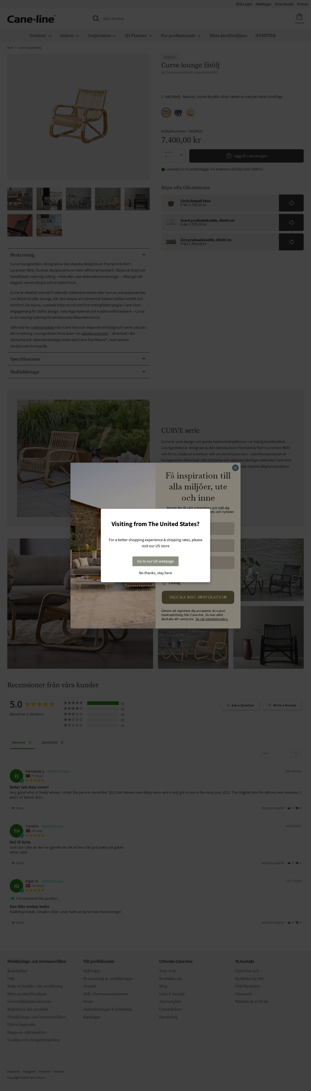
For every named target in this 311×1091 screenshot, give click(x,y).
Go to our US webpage (155, 561)
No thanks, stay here (155, 573)
